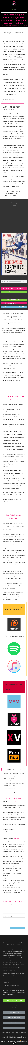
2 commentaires (19, 32)
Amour (9, 37)
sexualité (18, 37)
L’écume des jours (9, 773)
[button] (14, 1000)
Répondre (17, 801)
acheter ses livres (20, 783)
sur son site (18, 571)
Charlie (5, 838)
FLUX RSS (18, 1040)
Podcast (13, 37)
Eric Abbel (19, 57)
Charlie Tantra (6, 1040)
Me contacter (13, 1040)
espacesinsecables (9, 788)
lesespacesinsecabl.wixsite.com (13, 781)
